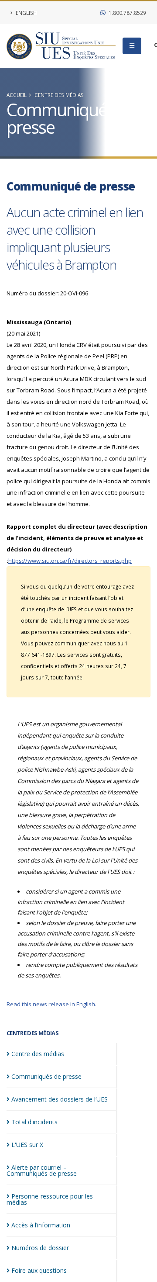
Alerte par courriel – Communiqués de (42, 1170)
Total (34, 1122)
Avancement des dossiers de (59, 1099)
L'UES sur (27, 1144)
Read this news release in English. (51, 1004)
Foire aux (39, 1270)
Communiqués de (46, 1076)
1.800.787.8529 (126, 12)
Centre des (37, 1054)
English (25, 12)
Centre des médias (59, 94)
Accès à (40, 1225)
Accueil (17, 94)
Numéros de (40, 1248)
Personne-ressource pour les (50, 1199)
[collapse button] (132, 46)
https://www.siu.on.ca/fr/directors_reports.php (70, 561)
